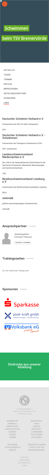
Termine (8, 79)
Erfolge (8, 84)
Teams (7, 75)
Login (24, 466)
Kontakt (24, 457)
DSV (4, 130)
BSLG (4, 193)
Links (6, 103)
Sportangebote (12, 447)
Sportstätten (36, 447)
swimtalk (5, 209)
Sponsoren (9, 98)
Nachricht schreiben (22, 242)
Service (12, 450)
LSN (4, 173)
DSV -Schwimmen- (9, 149)
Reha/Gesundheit (36, 450)
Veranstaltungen (36, 445)
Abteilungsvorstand (15, 93)
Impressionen (11, 89)
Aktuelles (9, 70)
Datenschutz (24, 463)
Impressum (24, 460)
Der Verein (12, 445)
